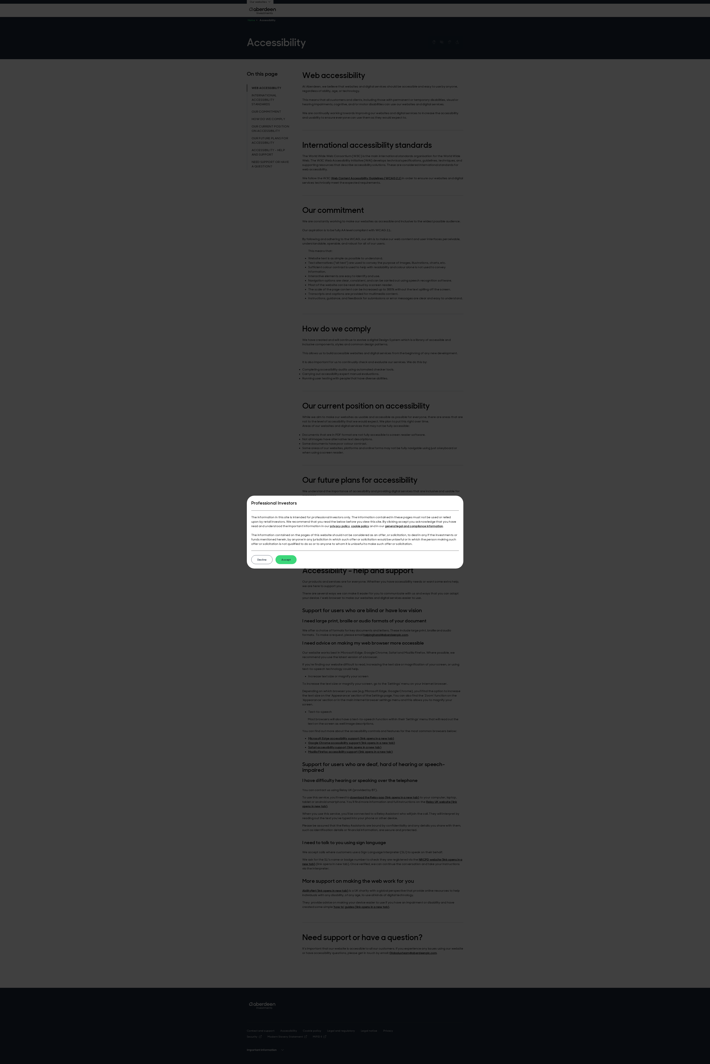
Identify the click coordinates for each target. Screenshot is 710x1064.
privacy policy (340, 526)
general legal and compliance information (414, 526)
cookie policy (360, 526)
